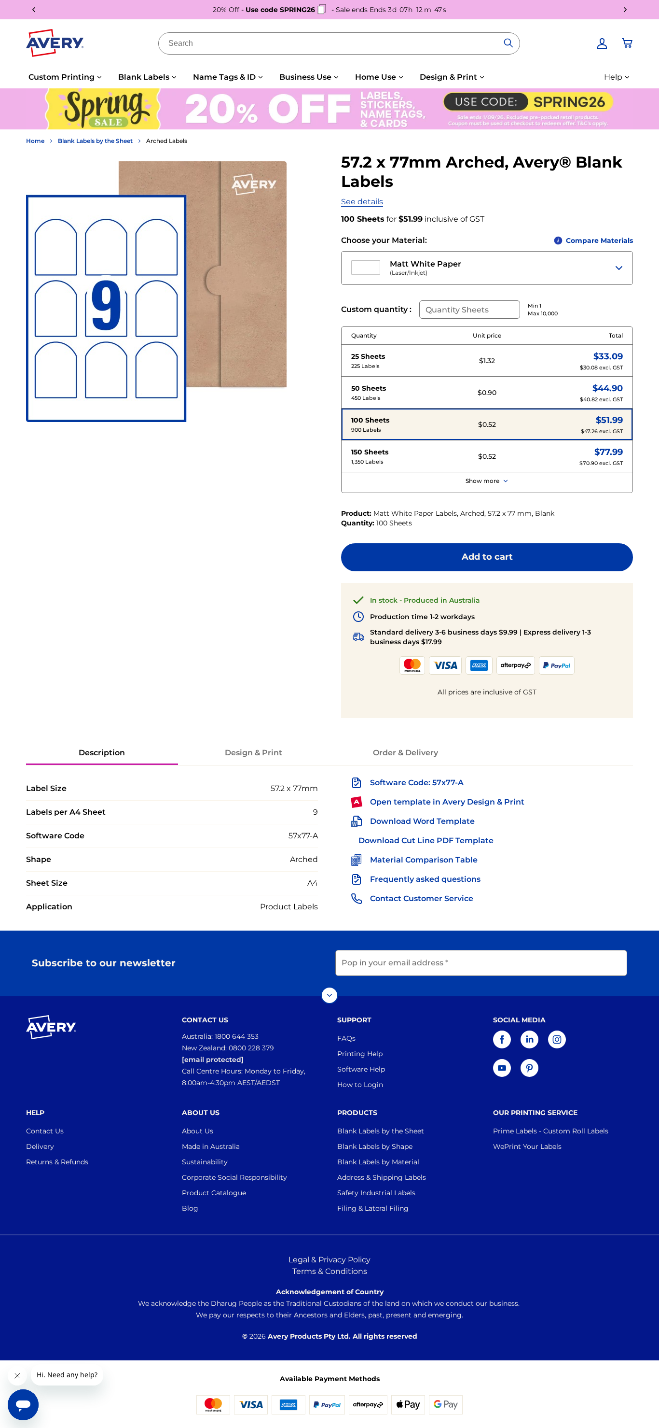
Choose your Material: (384, 240)
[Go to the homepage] (55, 45)
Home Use (375, 77)
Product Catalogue (214, 1192)
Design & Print (448, 77)
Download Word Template (422, 821)
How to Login (360, 1084)
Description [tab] (102, 752)
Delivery (40, 1146)
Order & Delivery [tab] (405, 752)
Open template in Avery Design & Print (447, 801)
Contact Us (45, 1131)
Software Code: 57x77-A (417, 782)
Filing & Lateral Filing (373, 1208)
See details (362, 201)
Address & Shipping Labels (381, 1177)
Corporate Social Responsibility (234, 1177)
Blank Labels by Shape (374, 1146)
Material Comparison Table (424, 859)
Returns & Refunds (57, 1162)
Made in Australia (211, 1146)
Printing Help (360, 1053)
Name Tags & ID (224, 77)
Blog (190, 1208)
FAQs (346, 1038)
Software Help (361, 1069)
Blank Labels (143, 77)
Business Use (305, 77)
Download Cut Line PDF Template (426, 840)
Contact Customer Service (421, 898)
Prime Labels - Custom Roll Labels (550, 1131)
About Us (197, 1131)
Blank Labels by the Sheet (95, 140)
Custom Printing (61, 77)
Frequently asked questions (425, 879)
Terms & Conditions (329, 1271)
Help (613, 77)
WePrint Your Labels (527, 1146)
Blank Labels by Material (378, 1162)
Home (35, 140)
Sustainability (205, 1162)
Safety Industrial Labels (376, 1192)
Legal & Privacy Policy (329, 1259)
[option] (487, 361)
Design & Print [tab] (253, 752)
